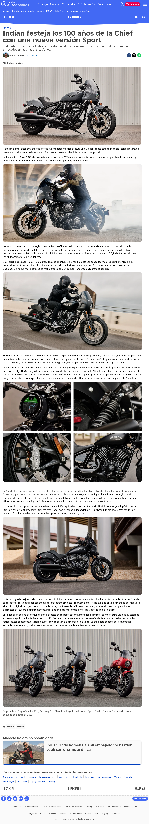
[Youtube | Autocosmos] (15, 798)
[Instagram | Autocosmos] (21, 798)
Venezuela (115, 813)
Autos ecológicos (47, 776)
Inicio (5, 11)
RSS (135, 806)
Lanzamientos (104, 776)
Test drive (22, 781)
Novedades (129, 776)
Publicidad (100, 806)
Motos (7, 28)
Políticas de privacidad (74, 806)
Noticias (55, 4)
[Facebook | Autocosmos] (3, 798)
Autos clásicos (28, 776)
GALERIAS (139, 17)
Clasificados (68, 4)
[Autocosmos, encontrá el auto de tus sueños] (15, 4)
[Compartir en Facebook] (129, 55)
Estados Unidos (75, 813)
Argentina (33, 813)
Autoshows (64, 776)
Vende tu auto (132, 4)
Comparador (104, 4)
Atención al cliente (32, 806)
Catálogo (42, 4)
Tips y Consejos (38, 781)
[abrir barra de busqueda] (122, 4)
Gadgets (77, 776)
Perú (96, 813)
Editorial (14, 11)
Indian (10, 63)
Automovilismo (10, 776)
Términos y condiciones (52, 806)
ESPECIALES (74, 17)
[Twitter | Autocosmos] (9, 798)
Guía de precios (86, 4)
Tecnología (8, 781)
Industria (89, 776)
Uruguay (104, 813)
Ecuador (62, 813)
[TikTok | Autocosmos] (26, 798)
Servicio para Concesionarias (119, 806)
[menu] (145, 4)
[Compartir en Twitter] (134, 55)
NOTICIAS (9, 17)
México (88, 813)
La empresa (17, 806)
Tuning (52, 781)
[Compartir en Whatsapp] (139, 55)
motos (19, 63)
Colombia (52, 813)
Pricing (89, 806)
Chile (42, 813)
